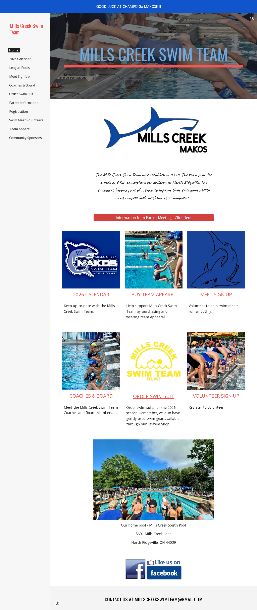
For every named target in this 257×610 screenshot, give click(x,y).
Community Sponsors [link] (25, 138)
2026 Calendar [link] (20, 59)
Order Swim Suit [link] (21, 94)
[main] (153, 56)
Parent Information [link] (24, 102)
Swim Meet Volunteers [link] (26, 120)
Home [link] (13, 50)
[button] (252, 18)
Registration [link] (18, 111)
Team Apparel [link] (20, 129)
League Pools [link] (19, 67)
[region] (128, 6)
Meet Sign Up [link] (19, 76)
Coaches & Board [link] (22, 85)
